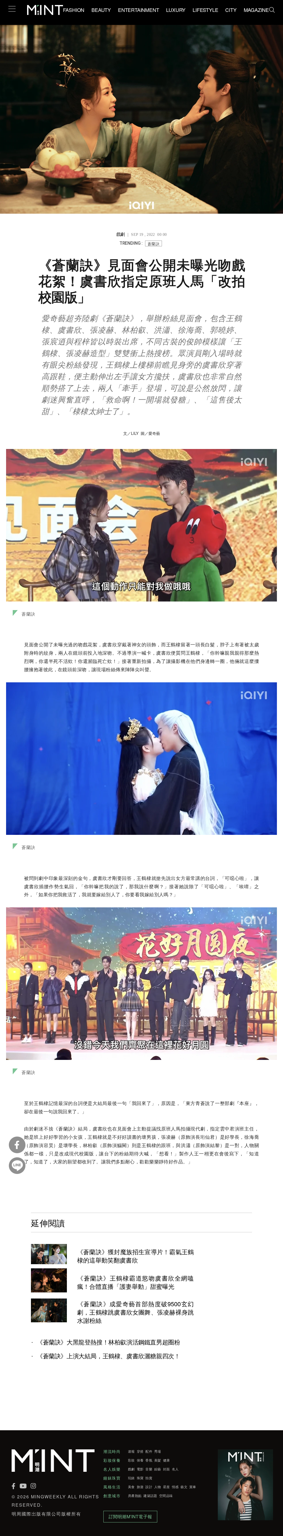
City (230, 9)
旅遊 (140, 1486)
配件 (148, 1451)
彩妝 (131, 1460)
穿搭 (140, 1451)
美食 (131, 1486)
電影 (140, 1469)
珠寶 (140, 1478)
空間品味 (166, 1495)
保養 (140, 1460)
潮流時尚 (111, 1451)
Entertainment (138, 9)
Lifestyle (205, 9)
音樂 (148, 1469)
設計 (148, 1486)
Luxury (175, 9)
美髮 (157, 1460)
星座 (166, 1486)
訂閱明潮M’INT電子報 (130, 1516)
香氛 (148, 1460)
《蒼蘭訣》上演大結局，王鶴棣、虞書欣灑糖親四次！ (108, 1356)
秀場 (157, 1451)
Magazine (256, 9)
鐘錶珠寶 (111, 1478)
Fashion (74, 9)
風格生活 (111, 1487)
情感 (175, 1486)
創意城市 (111, 1496)
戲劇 (131, 1469)
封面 (166, 1469)
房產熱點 (135, 1495)
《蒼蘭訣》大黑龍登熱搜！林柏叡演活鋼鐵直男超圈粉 (108, 1342)
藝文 (183, 1486)
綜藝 (157, 1469)
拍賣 (148, 1478)
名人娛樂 (111, 1469)
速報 (131, 1451)
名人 (175, 1469)
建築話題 (150, 1495)
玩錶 (131, 1478)
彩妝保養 (111, 1460)
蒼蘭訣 (153, 243)
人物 (157, 1486)
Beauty (101, 9)
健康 (166, 1460)
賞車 (192, 1486)
